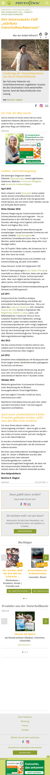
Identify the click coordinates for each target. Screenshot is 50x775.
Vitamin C (17, 312)
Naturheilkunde (21, 10)
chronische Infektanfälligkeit (18, 184)
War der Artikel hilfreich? (25, 35)
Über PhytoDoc (25, 717)
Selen (25, 312)
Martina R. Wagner (15, 100)
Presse (25, 725)
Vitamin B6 (6, 309)
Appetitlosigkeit (24, 235)
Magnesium (6, 312)
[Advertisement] (25, 684)
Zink (14, 309)
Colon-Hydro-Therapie (36, 270)
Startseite (6, 10)
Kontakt (25, 729)
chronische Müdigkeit (31, 181)
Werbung (25, 721)
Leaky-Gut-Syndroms (19, 307)
